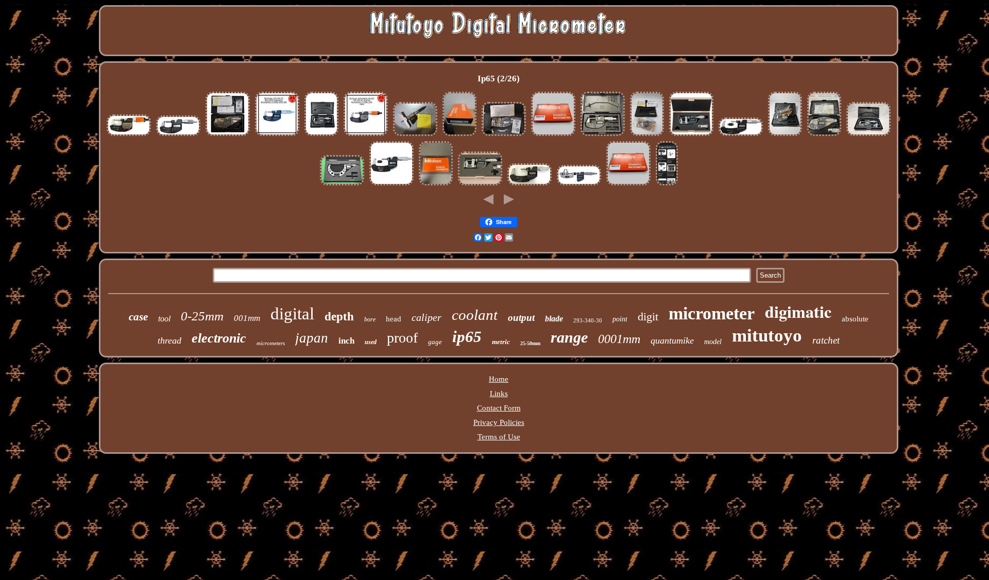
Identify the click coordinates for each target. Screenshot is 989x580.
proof (402, 338)
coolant (475, 314)
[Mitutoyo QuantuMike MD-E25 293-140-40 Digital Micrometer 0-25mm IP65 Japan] (365, 135)
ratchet (826, 340)
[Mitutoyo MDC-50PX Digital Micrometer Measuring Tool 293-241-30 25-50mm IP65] (553, 135)
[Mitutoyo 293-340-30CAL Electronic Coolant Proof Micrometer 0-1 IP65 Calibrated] (824, 135)
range (569, 337)
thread (169, 340)
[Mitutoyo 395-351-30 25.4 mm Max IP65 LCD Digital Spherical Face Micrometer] (321, 135)
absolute (855, 319)
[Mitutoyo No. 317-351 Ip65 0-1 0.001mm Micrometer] (480, 184)
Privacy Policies (498, 422)
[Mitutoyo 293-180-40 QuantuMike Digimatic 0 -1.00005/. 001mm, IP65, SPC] (128, 135)
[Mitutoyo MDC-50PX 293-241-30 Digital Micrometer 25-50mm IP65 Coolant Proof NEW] (628, 184)
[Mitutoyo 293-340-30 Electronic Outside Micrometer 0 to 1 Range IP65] (602, 135)
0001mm (619, 339)
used (371, 342)
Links (499, 393)
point (619, 319)
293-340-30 (587, 320)
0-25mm (202, 316)
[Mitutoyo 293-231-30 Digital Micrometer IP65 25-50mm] (391, 184)
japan (311, 338)
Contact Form (499, 408)
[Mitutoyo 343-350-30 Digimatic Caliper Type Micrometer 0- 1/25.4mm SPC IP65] (579, 184)
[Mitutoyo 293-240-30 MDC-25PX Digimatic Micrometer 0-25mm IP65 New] (277, 135)
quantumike (672, 340)
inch (346, 341)
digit (648, 316)
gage (435, 342)
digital (292, 313)
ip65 (467, 337)
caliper (426, 317)
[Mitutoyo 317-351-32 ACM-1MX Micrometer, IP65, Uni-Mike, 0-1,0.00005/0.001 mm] (503, 135)
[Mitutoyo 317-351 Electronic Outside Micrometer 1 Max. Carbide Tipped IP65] (691, 135)
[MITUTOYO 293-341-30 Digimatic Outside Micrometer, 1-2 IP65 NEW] (740, 135)
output (521, 317)
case (138, 317)
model (713, 342)
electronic (219, 338)
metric (501, 342)
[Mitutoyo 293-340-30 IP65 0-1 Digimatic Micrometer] (178, 135)
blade (554, 318)
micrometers (271, 343)
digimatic (798, 311)
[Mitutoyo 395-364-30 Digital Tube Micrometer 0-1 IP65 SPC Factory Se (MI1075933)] (647, 135)
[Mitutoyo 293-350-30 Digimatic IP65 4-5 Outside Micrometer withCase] (342, 184)
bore (370, 319)
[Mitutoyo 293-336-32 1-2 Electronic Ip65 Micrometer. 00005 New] (529, 184)
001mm (247, 318)
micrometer (712, 313)
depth (339, 316)
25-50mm (530, 343)
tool (164, 318)
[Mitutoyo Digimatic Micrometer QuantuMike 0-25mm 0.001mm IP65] (785, 135)
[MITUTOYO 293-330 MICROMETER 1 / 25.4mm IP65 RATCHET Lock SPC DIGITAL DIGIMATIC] (868, 135)
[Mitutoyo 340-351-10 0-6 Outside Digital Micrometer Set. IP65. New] (666, 184)
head (393, 319)
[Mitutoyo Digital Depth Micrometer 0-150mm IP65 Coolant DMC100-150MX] (415, 135)
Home (498, 379)
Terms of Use (499, 437)
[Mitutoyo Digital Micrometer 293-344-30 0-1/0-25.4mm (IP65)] (459, 135)
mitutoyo (767, 336)
